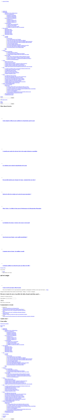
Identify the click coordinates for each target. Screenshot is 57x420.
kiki (3, 311)
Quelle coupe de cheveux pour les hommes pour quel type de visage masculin (18, 66)
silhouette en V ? (10, 19)
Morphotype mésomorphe (11, 16)
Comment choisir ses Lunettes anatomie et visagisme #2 (14, 64)
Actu (3, 35)
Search (12, 97)
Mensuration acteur (8, 29)
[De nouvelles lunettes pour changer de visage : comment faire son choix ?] (30, 172)
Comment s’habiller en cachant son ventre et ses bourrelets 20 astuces (15, 314)
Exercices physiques (8, 84)
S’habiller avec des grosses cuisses (13, 26)
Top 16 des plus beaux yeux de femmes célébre (15, 47)
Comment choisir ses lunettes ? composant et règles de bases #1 (16, 63)
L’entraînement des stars (9, 94)
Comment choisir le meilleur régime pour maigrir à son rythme (18, 54)
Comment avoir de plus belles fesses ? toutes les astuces (14, 79)
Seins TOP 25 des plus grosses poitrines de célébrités (16, 40)
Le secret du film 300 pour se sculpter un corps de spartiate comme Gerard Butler (21, 88)
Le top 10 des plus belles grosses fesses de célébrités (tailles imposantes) (19, 41)
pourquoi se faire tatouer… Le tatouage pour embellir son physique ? (19, 58)
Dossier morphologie (8, 51)
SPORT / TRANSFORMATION (8, 83)
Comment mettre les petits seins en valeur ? (12, 69)
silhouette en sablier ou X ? (12, 21)
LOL (6, 48)
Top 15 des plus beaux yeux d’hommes (14, 39)
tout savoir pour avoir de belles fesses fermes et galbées (14, 78)
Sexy (6, 49)
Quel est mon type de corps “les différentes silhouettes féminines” (14, 310)
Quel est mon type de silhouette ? (11, 18)
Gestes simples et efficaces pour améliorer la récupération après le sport (19, 120)
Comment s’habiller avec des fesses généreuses (13, 80)
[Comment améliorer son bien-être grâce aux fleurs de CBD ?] (30, 258)
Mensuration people (8, 31)
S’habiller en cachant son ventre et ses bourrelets (15, 27)
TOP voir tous (9, 38)
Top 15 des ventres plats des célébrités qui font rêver (16, 46)
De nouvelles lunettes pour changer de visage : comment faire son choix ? (19, 179)
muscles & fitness (6, 1)
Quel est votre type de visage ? (10, 62)
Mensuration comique (9, 34)
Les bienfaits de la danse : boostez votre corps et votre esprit (16, 222)
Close (1, 326)
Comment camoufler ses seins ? (10, 73)
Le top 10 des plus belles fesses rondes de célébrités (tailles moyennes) (19, 42)
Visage (4, 60)
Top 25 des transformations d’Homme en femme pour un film (18, 45)
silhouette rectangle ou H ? (11, 20)
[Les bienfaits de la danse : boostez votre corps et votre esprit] (30, 215)
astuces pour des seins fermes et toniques (12, 72)
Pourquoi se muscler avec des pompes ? (14, 89)
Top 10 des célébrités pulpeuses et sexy (14, 44)
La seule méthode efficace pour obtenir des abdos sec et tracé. (18, 86)
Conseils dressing (8, 23)
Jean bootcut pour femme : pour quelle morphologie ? (15, 237)
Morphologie (5, 12)
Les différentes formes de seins (10, 70)
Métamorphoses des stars (9, 93)
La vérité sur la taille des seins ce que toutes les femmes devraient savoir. (17, 68)
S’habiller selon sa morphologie (12, 24)
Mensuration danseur (8, 33)
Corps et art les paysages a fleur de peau (12, 287)
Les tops (6, 37)
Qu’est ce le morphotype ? (9, 14)
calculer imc (5, 11)
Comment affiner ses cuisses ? (12, 52)
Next (4, 267)
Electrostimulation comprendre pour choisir (14, 92)
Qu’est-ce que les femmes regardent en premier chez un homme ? (18, 57)
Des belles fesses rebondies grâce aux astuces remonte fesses (15, 76)
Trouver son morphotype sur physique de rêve (11, 308)
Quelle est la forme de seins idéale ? (11, 71)
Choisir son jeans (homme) (12, 25)
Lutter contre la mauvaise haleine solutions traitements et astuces (18, 56)
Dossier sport (7, 85)
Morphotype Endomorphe (11, 17)
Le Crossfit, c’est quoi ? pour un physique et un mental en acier (18, 87)
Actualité (6, 36)
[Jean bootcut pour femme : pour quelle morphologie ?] (30, 229)
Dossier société (7, 55)
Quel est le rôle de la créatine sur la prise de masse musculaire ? (17, 194)
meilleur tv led (5, 313)
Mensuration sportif (8, 32)
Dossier (4, 50)
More (47, 289)
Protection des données (4, 323)
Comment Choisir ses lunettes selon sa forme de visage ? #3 (15, 65)
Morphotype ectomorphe (11, 15)
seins (3, 67)
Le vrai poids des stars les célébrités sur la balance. (16, 53)
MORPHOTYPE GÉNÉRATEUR (11, 13)
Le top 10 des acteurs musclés (12, 43)
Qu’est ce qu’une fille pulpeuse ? (13, 59)
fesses (4, 74)
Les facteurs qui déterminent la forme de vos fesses (14, 77)
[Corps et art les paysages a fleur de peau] (30, 282)
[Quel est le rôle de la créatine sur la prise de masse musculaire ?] (30, 187)
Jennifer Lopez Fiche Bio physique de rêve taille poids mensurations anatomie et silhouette (18, 316)
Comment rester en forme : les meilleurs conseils (13, 251)
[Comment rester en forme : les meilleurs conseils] (30, 244)
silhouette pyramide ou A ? (11, 22)
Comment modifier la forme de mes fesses (12, 82)
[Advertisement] (30, 130)
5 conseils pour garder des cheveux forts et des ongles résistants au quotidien (20, 151)
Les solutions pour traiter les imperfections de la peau (15, 165)
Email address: (3, 298)
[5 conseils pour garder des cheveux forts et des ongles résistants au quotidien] (30, 144)
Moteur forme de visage (9, 61)
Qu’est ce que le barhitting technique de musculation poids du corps (19, 91)
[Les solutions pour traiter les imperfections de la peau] (30, 158)
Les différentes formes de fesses (10, 75)
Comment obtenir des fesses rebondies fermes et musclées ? (15, 81)
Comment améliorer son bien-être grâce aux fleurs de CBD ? (16, 265)
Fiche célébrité (5, 28)
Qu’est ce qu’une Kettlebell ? (12, 90)
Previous (2, 267)
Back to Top (2, 325)
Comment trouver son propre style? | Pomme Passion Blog (13, 309)
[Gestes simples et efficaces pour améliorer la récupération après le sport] (30, 113)
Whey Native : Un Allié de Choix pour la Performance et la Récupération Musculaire (22, 208)
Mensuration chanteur (9, 30)
